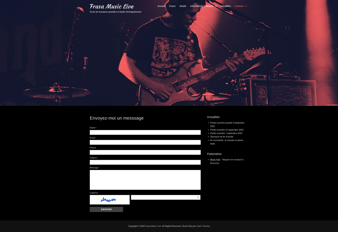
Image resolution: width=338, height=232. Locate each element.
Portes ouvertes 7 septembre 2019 (226, 133)
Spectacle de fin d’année (221, 137)
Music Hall (215, 159)
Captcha (94, 193)
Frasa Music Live (112, 6)
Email (93, 138)
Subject (94, 158)
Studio (182, 6)
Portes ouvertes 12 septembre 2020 (226, 130)
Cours (172, 6)
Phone (93, 148)
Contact (239, 6)
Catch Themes (203, 226)
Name (93, 128)
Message (95, 168)
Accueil (161, 6)
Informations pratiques (202, 6)
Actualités (225, 6)
